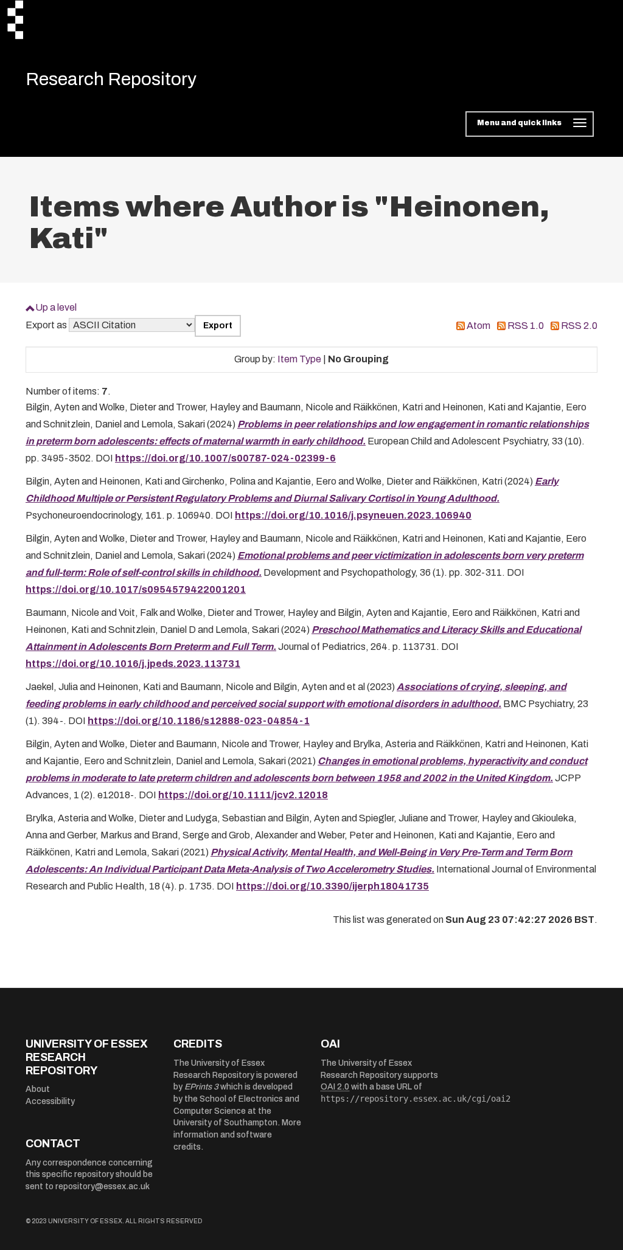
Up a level (56, 307)
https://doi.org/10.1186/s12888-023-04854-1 (199, 721)
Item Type (299, 359)
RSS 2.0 (579, 325)
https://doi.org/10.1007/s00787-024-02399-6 (225, 458)
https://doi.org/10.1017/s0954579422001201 (136, 589)
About (38, 1089)
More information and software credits (237, 1134)
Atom (478, 325)
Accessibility (50, 1101)
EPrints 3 (201, 1086)
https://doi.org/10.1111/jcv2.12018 (243, 795)
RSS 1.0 (525, 325)
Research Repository (111, 79)
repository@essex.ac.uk (102, 1186)
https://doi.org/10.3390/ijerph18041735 (332, 886)
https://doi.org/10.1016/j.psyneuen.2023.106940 (353, 515)
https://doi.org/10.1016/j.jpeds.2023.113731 (133, 663)
